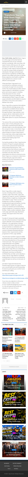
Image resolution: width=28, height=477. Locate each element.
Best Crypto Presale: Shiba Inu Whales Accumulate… (14, 420)
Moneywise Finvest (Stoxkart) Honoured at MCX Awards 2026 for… (16, 169)
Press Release (17, 466)
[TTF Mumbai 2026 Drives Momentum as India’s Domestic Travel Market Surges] (5, 177)
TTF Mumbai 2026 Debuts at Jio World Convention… (14, 454)
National (7, 466)
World (16, 468)
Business (6, 11)
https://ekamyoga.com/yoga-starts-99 (12, 275)
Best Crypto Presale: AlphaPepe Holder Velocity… (14, 403)
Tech (14, 399)
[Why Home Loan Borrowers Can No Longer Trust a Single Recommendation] (20, 348)
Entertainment (17, 463)
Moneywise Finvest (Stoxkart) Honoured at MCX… (14, 387)
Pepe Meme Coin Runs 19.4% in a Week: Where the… (14, 437)
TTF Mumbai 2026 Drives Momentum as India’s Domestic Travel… (16, 177)
